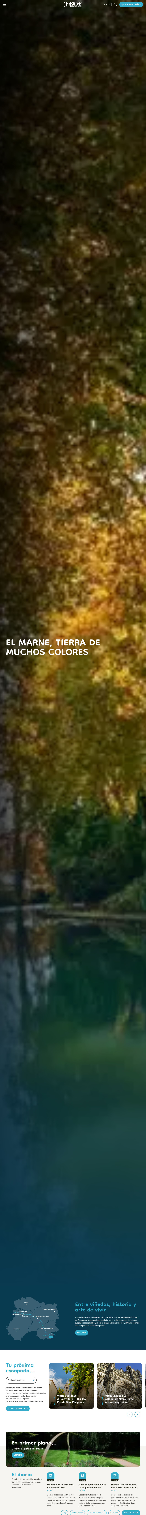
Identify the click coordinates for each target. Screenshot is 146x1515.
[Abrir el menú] (5, 4)
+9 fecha (82, 1480)
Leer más (18, 1455)
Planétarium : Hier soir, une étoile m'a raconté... (124, 1486)
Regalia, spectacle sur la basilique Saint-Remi (92, 1486)
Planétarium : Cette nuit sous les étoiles (60, 1486)
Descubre (81, 1333)
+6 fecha (50, 1480)
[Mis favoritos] (110, 4)
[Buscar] (115, 4)
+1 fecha (115, 1480)
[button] (130, 1414)
